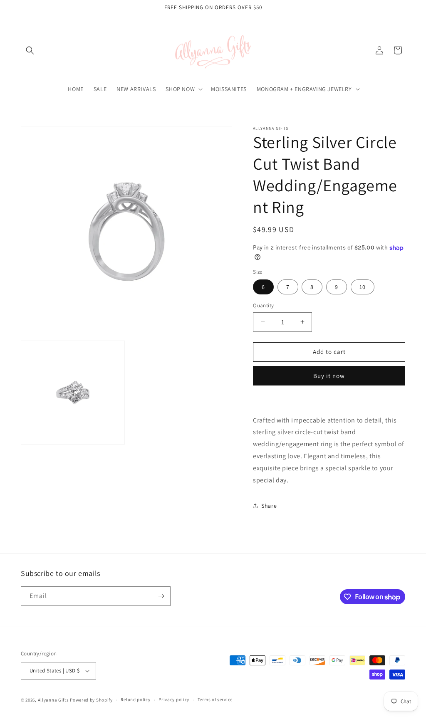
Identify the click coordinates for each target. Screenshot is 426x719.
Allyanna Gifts (53, 700)
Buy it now (329, 376)
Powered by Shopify (91, 700)
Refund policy (135, 699)
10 (362, 287)
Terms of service (215, 699)
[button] (30, 50)
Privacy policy (174, 699)
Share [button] (269, 505)
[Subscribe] (161, 596)
